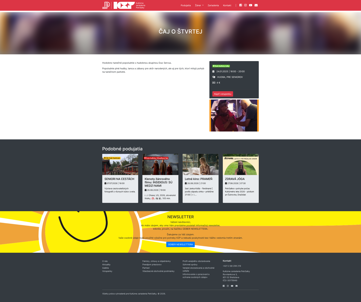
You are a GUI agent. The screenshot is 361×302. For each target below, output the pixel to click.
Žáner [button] (198, 5)
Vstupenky (107, 271)
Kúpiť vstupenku (222, 94)
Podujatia (186, 5)
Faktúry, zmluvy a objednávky (156, 261)
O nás (105, 261)
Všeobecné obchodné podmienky (158, 271)
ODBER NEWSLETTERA (180, 244)
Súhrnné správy (190, 264)
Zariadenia (213, 5)
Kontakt (227, 5)
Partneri (146, 268)
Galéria (105, 268)
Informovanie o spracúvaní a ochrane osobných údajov (196, 275)
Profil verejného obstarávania (196, 261)
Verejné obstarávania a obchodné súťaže (198, 269)
